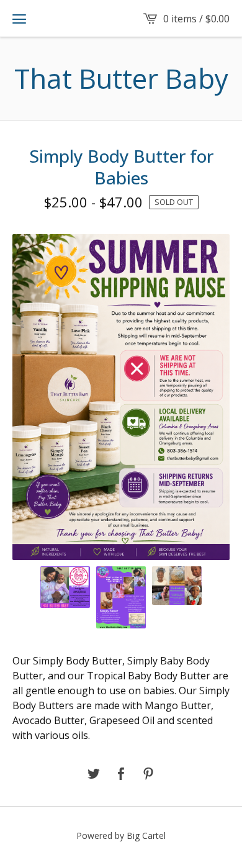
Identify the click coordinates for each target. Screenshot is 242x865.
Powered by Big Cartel (121, 835)
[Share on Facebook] (121, 774)
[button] (19, 18)
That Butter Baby (121, 78)
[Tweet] (93, 774)
